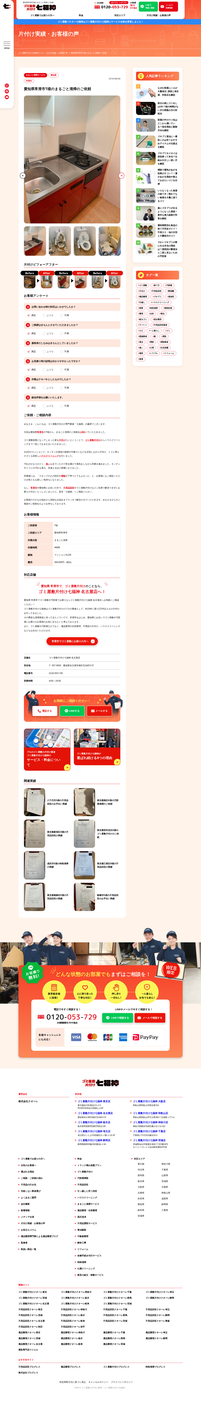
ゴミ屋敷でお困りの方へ (42, 15)
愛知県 (53, 75)
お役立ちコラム (28, 1230)
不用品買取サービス (87, 1223)
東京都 (141, 1164)
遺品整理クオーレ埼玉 (157, 1332)
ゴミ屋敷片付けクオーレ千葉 (117, 1292)
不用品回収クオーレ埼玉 (158, 1309)
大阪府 (141, 1187)
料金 (81, 15)
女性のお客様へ (28, 1165)
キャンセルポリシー (98, 1382)
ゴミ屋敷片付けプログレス (116, 1367)
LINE (82, 432)
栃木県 (141, 1181)
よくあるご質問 (28, 1197)
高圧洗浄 (81, 1217)
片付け (62, 440)
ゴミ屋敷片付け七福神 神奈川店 (150, 1122)
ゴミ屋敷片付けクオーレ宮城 (117, 1303)
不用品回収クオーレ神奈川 (74, 1309)
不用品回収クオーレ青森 (158, 1321)
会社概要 (100, 3)
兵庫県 (141, 1193)
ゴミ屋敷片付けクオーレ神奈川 (76, 1292)
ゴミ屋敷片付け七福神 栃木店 (94, 1122)
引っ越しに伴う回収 (87, 1191)
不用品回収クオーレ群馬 (115, 1315)
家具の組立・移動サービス (90, 1275)
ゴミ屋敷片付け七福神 (114, 1387)
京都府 (164, 1187)
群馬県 (141, 1175)
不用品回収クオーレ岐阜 (73, 1321)
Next (121, 176)
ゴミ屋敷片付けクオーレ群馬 (117, 1298)
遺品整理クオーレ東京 (29, 1332)
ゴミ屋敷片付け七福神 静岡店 (94, 1140)
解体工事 (81, 1243)
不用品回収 (68, 488)
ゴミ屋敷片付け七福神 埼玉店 (94, 1131)
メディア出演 (27, 1217)
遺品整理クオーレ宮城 (114, 1344)
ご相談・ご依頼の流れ (32, 1178)
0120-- (114, 7)
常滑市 (29, 81)
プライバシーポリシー (122, 1382)
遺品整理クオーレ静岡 (157, 1338)
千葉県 (164, 1169)
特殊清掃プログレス (155, 1367)
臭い (48, 464)
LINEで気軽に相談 (149, 6)
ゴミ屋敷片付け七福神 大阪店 (149, 1101)
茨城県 (164, 1181)
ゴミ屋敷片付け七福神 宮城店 (149, 1140)
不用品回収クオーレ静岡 (158, 1315)
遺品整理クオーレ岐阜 (72, 1344)
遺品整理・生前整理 (87, 1210)
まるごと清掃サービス (35, 75)
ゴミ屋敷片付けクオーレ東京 (32, 1292)
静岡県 (164, 1204)
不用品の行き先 (28, 1184)
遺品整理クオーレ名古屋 (30, 1344)
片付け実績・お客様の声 (159, 15)
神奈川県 (165, 1164)
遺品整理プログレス (71, 1367)
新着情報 (25, 1210)
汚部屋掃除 (82, 1178)
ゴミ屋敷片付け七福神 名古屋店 (95, 1113)
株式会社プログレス (28, 1372)
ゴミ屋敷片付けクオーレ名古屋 (33, 1303)
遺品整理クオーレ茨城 (29, 1338)
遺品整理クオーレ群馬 (114, 1338)
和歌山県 (165, 1193)
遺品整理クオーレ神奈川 (73, 1332)
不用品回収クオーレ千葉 (115, 1309)
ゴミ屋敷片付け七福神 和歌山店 (150, 1113)
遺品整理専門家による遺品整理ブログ (39, 1236)
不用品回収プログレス (29, 1367)
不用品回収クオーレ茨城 (30, 1315)
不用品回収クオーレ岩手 (73, 1327)
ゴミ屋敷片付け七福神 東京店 (94, 1101)
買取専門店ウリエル (28, 1350)
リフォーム (82, 1249)
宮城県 (141, 1216)
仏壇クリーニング (86, 1268)
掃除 (63, 476)
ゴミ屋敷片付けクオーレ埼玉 (160, 1292)
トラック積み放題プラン (89, 1165)
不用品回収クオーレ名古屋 (31, 1321)
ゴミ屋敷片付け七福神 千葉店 (149, 1131)
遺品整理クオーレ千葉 (114, 1332)
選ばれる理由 (27, 1172)
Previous (23, 176)
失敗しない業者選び (31, 1191)
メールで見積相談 (169, 6)
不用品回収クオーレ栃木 (73, 1315)
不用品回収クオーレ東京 (30, 1309)
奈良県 (141, 1198)
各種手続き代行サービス (89, 1255)
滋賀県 (164, 1198)
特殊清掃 (81, 1262)
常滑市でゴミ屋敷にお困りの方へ (70, 641)
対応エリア (119, 15)
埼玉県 (141, 1169)
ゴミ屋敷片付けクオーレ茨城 (32, 1298)
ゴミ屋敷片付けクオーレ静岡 (160, 1298)
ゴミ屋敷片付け (92, 440)
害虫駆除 (81, 1230)
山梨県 (164, 1175)
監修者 (24, 1243)
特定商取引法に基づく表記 (72, 1382)
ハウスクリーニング (49, 456)
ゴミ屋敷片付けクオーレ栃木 (75, 1298)
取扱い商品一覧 (28, 1249)
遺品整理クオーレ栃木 (72, 1338)
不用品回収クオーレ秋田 (30, 1327)
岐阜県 (141, 1210)
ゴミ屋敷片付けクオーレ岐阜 (75, 1303)
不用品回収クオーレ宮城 (115, 1321)
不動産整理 (82, 1236)
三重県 (164, 1210)
